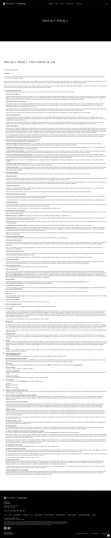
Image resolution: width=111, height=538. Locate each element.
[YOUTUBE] (14, 510)
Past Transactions (60, 514)
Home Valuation (38, 514)
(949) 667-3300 (7, 502)
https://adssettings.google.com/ (77, 281)
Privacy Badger (26, 277)
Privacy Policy (104, 533)
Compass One (26, 514)
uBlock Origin (46, 277)
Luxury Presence (84, 533)
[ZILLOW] (20, 510)
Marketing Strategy (49, 514)
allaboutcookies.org (18, 274)
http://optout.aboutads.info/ (83, 287)
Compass (48, 521)
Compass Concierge (71, 514)
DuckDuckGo (34, 277)
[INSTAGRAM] (8, 510)
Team (10, 514)
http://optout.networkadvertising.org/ (14, 289)
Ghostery (39, 277)
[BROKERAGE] (23, 510)
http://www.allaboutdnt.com (14, 297)
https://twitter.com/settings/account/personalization (40, 283)
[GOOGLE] (17, 510)
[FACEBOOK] (5, 510)
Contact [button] (94, 514)
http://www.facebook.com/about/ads (14, 283)
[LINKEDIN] (11, 510)
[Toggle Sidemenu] (106, 4)
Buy (57, 3)
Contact (79, 3)
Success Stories (17, 514)
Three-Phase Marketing (84, 514)
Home (5, 514)
